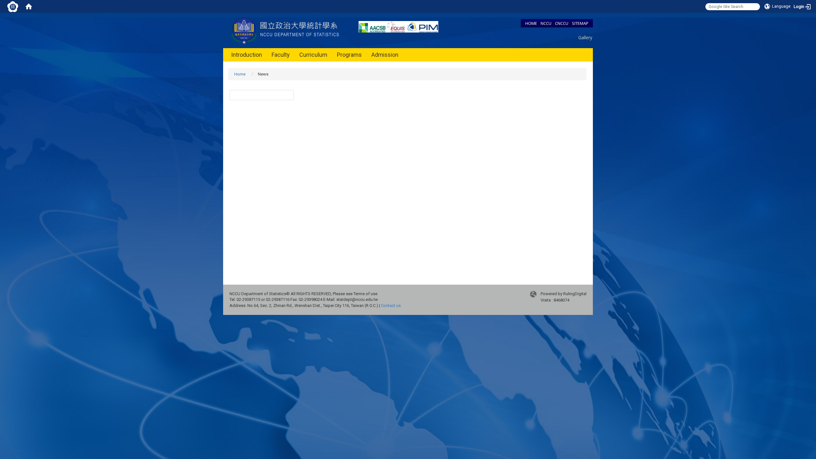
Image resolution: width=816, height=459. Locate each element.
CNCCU (561, 23)
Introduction (246, 54)
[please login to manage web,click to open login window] (13, 6)
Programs (349, 54)
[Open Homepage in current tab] (29, 6)
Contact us (391, 305)
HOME (531, 23)
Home (239, 74)
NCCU (546, 23)
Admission (384, 54)
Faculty (281, 54)
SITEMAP (580, 23)
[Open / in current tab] (286, 30)
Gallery (585, 37)
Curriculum (313, 54)
